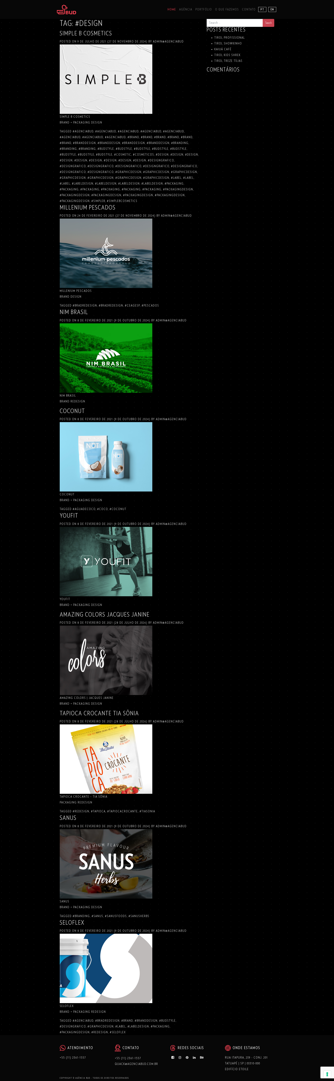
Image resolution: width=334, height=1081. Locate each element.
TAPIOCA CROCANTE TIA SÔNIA (99, 713)
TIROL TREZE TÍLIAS (228, 60)
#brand (133, 137)
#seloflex (118, 1032)
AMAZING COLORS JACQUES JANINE (105, 615)
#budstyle (106, 148)
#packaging (174, 183)
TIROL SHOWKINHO (228, 43)
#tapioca (98, 811)
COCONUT (72, 411)
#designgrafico (161, 160)
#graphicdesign (128, 172)
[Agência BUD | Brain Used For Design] (66, 9)
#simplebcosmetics (122, 201)
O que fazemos (227, 9)
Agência (185, 9)
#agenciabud (83, 131)
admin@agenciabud (168, 41)
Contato (249, 9)
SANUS (68, 818)
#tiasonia (147, 811)
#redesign (81, 811)
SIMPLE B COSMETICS (86, 33)
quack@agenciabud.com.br (136, 1064)
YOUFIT (69, 516)
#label (176, 177)
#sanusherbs (139, 916)
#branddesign (84, 143)
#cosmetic (122, 154)
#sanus (97, 916)
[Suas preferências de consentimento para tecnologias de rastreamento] (327, 1074)
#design (162, 154)
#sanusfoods (116, 916)
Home (172, 9)
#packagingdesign (178, 189)
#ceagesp (132, 305)
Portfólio (203, 9)
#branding (179, 143)
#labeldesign (82, 183)
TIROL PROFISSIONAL (229, 37)
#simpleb (98, 201)
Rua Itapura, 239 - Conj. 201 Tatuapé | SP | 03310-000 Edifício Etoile (246, 1063)
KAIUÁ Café (223, 49)
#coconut (118, 509)
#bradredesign (85, 305)
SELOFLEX (72, 923)
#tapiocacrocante (122, 811)
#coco (102, 509)
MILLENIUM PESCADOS (88, 207)
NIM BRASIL (74, 312)
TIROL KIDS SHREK (227, 55)
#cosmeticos (143, 154)
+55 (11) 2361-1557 (73, 1057)
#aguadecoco (84, 509)
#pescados (150, 305)
